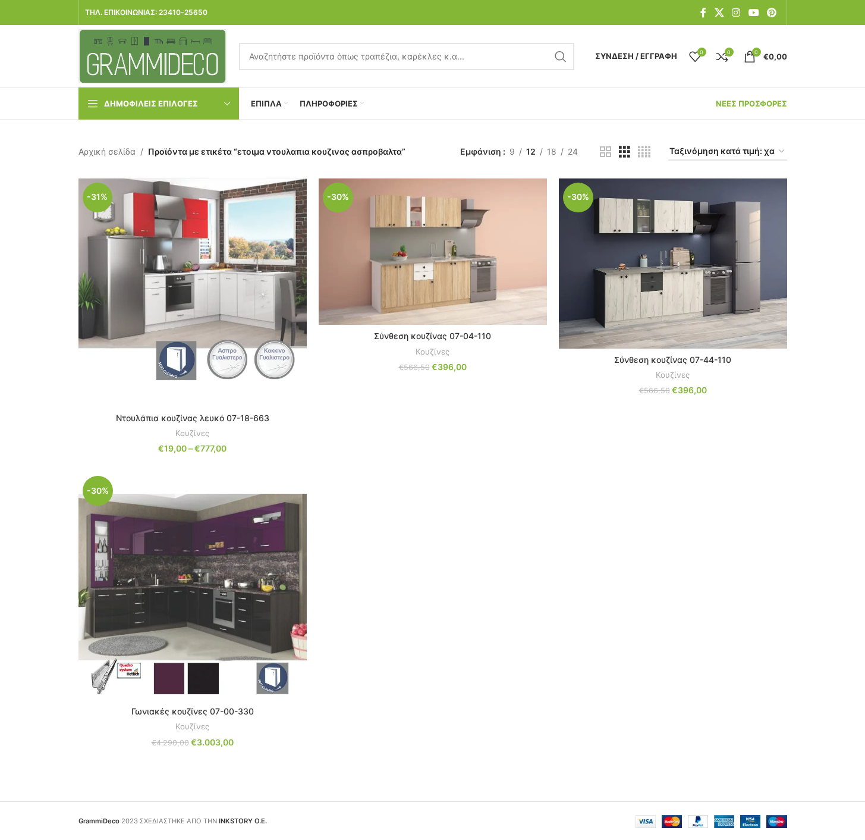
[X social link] (719, 12)
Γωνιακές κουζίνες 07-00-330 (192, 711)
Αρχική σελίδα (107, 151)
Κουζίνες (192, 433)
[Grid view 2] (605, 152)
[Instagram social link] (736, 12)
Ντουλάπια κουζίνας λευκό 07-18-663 (192, 418)
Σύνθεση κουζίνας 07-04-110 (432, 336)
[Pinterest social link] (771, 12)
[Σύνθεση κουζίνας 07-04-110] (433, 251)
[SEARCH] (560, 56)
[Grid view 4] (644, 152)
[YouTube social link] (753, 12)
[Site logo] (152, 55)
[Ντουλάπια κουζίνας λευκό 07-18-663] (192, 292)
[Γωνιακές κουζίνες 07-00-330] (192, 586)
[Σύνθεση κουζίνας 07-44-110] (673, 263)
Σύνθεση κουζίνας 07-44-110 (672, 360)
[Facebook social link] (703, 12)
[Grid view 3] (624, 152)
